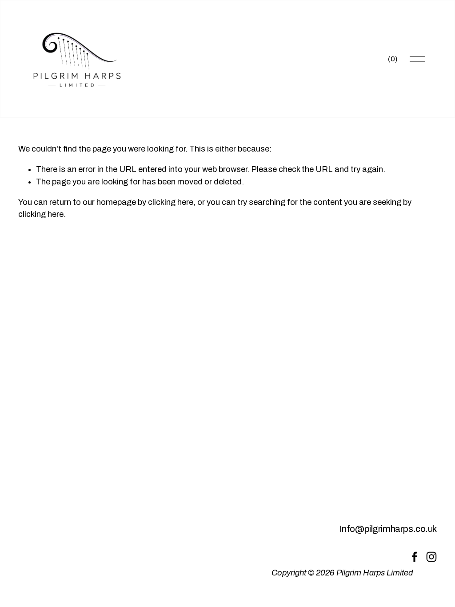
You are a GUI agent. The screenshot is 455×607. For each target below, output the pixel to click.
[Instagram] (431, 556)
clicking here (170, 202)
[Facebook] (414, 556)
